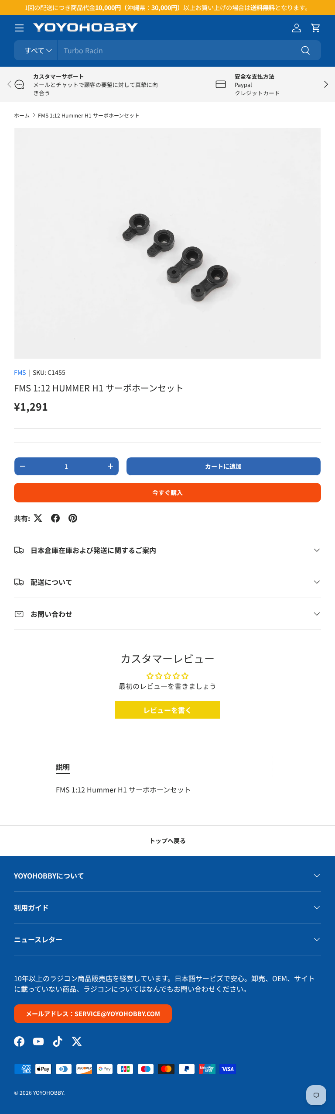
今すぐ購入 (167, 492)
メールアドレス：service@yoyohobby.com (93, 1013)
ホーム (22, 115)
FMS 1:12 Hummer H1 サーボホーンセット (89, 115)
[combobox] (167, 50)
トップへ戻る (167, 840)
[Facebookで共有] (55, 518)
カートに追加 (223, 466)
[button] (315, 28)
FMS (20, 372)
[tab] (63, 766)
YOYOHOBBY (48, 1092)
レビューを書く (167, 710)
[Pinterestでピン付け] (73, 518)
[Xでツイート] (38, 518)
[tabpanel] (167, 789)
